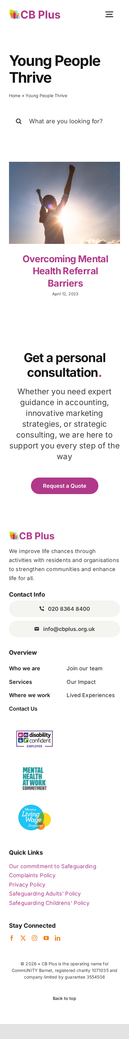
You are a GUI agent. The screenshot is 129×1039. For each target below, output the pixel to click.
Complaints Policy (32, 875)
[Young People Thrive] (64, 203)
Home (15, 95)
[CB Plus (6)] (35, 11)
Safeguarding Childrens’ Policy (49, 903)
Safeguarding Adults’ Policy (45, 893)
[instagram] (34, 938)
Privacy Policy (27, 884)
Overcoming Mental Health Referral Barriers (65, 271)
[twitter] (23, 938)
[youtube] (46, 938)
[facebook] (11, 938)
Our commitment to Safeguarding (52, 866)
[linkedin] (57, 938)
